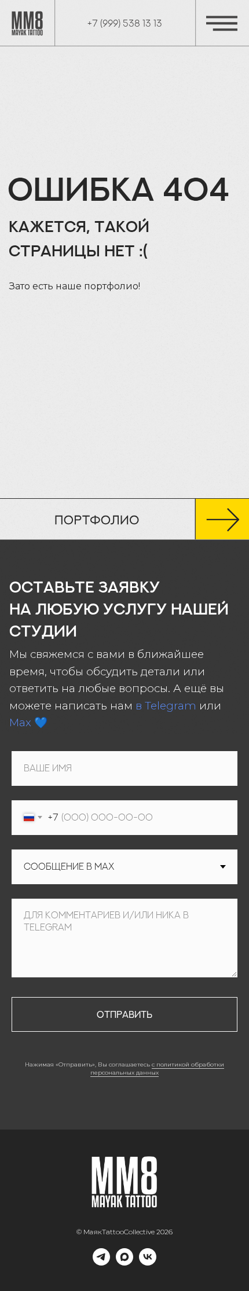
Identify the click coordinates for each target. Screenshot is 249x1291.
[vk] (147, 1262)
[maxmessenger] (124, 1262)
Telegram (170, 705)
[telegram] (101, 1262)
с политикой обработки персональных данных (157, 1069)
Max (20, 722)
